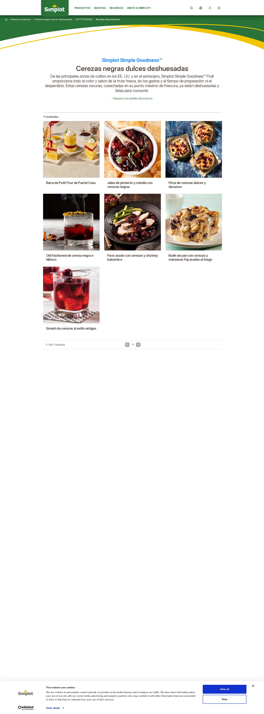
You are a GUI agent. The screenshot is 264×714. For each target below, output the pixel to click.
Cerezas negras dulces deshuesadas (53, 19)
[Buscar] (191, 8)
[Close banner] (253, 686)
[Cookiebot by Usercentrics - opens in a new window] (26, 708)
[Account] (210, 8)
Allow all (224, 689)
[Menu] (219, 8)
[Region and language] (200, 8)
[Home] (6, 19)
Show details (53, 708)
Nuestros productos (21, 19)
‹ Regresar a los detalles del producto (132, 98)
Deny (224, 699)
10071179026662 (84, 19)
